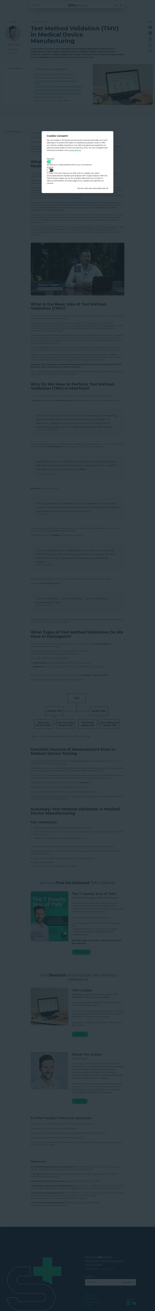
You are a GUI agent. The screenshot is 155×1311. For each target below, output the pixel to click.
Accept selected (93, 188)
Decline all (81, 188)
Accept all (104, 188)
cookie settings (75, 150)
